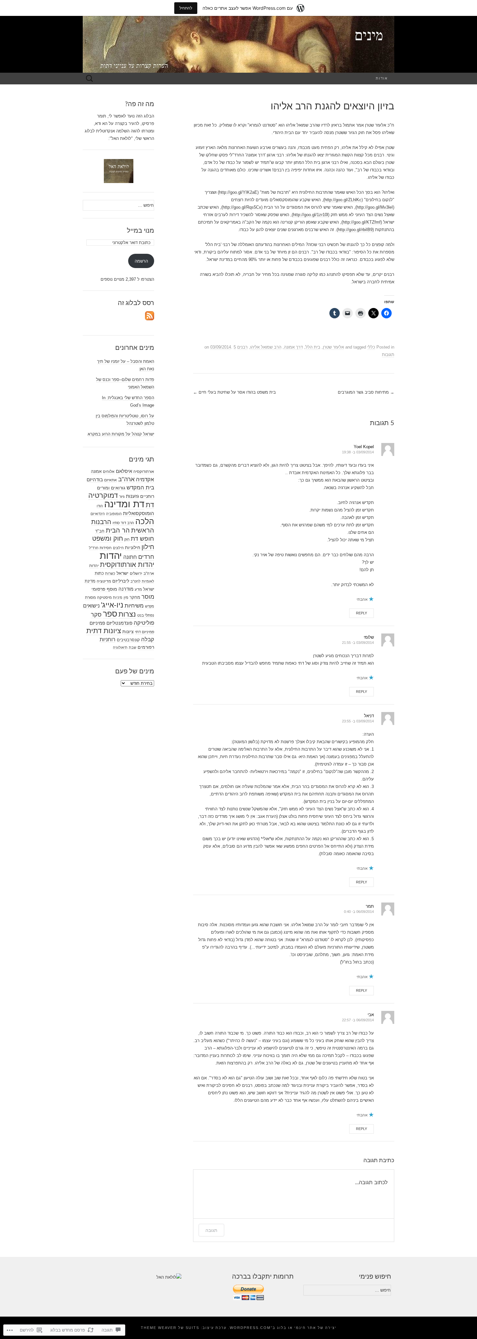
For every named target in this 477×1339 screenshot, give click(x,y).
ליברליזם (120, 581)
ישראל (122, 573)
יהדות (111, 555)
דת (150, 505)
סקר (96, 614)
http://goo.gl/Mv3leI (375, 207)
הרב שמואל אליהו (265, 347)
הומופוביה (114, 514)
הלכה (144, 521)
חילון (147, 546)
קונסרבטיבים (128, 639)
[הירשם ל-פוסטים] (149, 315)
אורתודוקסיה (143, 471)
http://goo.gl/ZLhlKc (342, 199)
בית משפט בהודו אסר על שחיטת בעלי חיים (234, 392)
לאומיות (148, 581)
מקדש (149, 606)
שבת (132, 647)
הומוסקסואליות (138, 513)
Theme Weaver (159, 1328)
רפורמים (146, 647)
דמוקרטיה (103, 495)
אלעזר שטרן (333, 347)
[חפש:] (89, 78)
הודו (100, 506)
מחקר (134, 597)
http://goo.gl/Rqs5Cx (242, 207)
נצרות (127, 614)
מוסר (147, 597)
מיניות (117, 597)
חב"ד (99, 531)
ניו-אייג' (112, 605)
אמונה (96, 471)
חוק (126, 539)
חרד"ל (93, 548)
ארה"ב (126, 479)
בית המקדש (140, 488)
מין (126, 597)
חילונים (118, 548)
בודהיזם (95, 479)
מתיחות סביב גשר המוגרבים (366, 392)
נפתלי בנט (145, 615)
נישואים (91, 605)
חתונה (130, 557)
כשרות (110, 573)
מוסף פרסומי (104, 589)
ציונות (128, 631)
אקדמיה (145, 479)
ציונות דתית (103, 631)
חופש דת (142, 538)
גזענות (132, 496)
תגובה (211, 1230)
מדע (138, 589)
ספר (110, 613)
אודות (382, 78)
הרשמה (141, 261)
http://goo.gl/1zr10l (310, 214)
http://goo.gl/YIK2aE (238, 192)
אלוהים (109, 471)
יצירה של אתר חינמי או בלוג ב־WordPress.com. (282, 1328)
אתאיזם (110, 480)
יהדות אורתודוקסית (127, 565)
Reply (361, 613)
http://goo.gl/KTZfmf (362, 222)
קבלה (147, 639)
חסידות (106, 548)
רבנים (242, 347)
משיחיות (134, 605)
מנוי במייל (140, 230)
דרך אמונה (293, 347)
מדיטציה (104, 581)
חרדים (146, 557)
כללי (371, 347)
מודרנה (125, 589)
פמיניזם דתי (144, 632)
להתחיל (185, 8)
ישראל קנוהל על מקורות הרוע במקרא (121, 434)
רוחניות (108, 639)
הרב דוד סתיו (123, 523)
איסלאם (124, 471)
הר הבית (118, 530)
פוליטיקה (144, 623)
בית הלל (312, 347)
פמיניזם (97, 623)
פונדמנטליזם (119, 623)
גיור (122, 496)
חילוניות (132, 547)
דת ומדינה (124, 504)
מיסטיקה (104, 597)
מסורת (90, 597)
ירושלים (136, 573)
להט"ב (135, 581)
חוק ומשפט (107, 538)
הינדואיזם (98, 514)
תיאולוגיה (120, 647)
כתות (99, 573)
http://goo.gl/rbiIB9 (355, 229)
